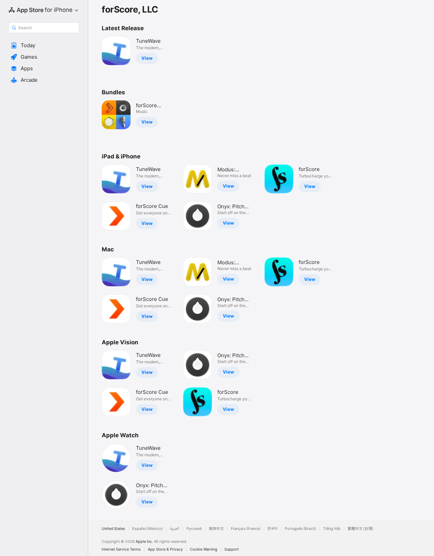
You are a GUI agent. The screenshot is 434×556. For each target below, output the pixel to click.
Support (231, 549)
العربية (174, 529)
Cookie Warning (203, 549)
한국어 (273, 529)
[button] (44, 45)
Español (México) (147, 529)
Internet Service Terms (121, 549)
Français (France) (245, 529)
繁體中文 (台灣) (360, 529)
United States (113, 529)
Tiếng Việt (331, 529)
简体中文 (216, 529)
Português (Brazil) (300, 529)
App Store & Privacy (165, 549)
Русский (194, 529)
